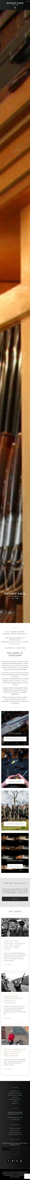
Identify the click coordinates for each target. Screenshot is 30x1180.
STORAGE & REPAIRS (15, 781)
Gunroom (15, 1097)
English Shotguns (15, 1099)
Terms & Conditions (15, 1132)
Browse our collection (15, 739)
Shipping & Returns (15, 1128)
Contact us (15, 1103)
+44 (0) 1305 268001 (15, 1119)
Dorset (19, 669)
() (27, 1)
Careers (15, 1101)
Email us (15, 899)
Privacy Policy (15, 1130)
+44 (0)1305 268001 (10, 893)
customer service (17, 663)
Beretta (8, 679)
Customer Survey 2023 (15, 1134)
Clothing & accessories (15, 823)
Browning (13, 679)
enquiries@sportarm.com (15, 1117)
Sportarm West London (15, 1095)
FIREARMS (24, 642)
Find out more (15, 866)
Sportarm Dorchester (15, 1093)
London (24, 669)
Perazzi (20, 679)
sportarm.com (15, 1091)
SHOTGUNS (14, 642)
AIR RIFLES (15, 644)
